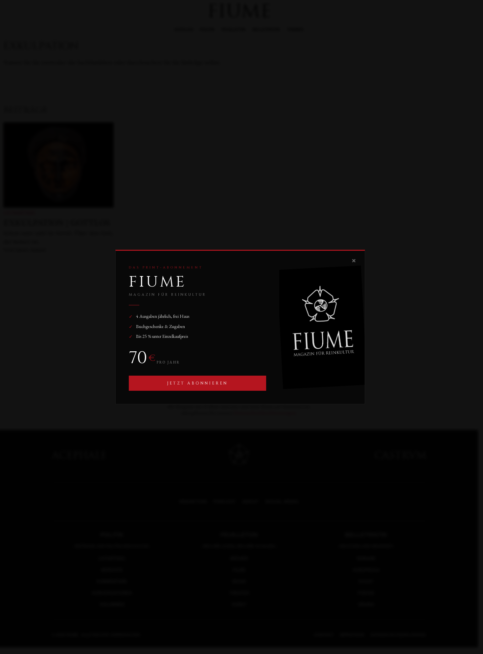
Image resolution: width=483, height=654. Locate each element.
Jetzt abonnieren (197, 383)
